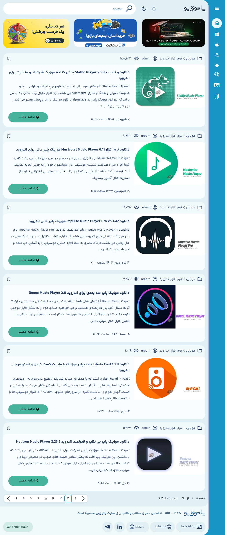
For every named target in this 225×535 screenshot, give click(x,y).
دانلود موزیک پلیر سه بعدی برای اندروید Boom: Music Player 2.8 (79, 293)
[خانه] (217, 23)
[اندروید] (216, 65)
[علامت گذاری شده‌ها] (216, 96)
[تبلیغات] (217, 74)
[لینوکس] (216, 55)
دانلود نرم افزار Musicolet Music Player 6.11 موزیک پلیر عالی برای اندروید (73, 150)
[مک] (216, 44)
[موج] (173, 33)
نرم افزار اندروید (171, 58)
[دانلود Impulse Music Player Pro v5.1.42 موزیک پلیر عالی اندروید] (169, 242)
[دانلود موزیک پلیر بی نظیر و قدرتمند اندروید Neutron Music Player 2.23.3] (169, 462)
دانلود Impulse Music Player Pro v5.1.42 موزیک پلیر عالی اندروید (79, 221)
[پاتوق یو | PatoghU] (194, 8)
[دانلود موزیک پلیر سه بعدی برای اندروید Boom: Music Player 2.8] (169, 313)
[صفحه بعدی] (8, 498)
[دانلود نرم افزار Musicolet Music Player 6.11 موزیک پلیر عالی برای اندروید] (169, 170)
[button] (75, 498)
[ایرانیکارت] (105, 33)
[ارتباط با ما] (217, 85)
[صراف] (36, 33)
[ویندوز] (216, 34)
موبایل (190, 58)
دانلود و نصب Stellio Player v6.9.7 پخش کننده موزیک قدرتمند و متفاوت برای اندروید (69, 75)
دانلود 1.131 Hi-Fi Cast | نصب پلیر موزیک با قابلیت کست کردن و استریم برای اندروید (70, 367)
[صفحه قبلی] (83, 498)
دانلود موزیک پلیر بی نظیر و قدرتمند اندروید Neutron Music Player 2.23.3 (73, 442)
